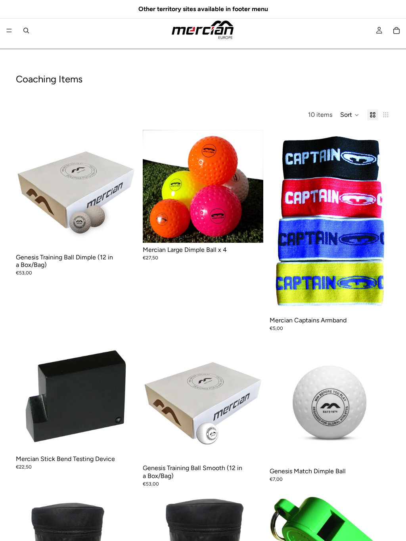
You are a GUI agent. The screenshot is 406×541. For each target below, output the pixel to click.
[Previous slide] (155, 186)
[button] (349, 115)
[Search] (26, 30)
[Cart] (396, 30)
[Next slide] (251, 186)
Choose (130, 238)
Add (130, 440)
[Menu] (9, 30)
